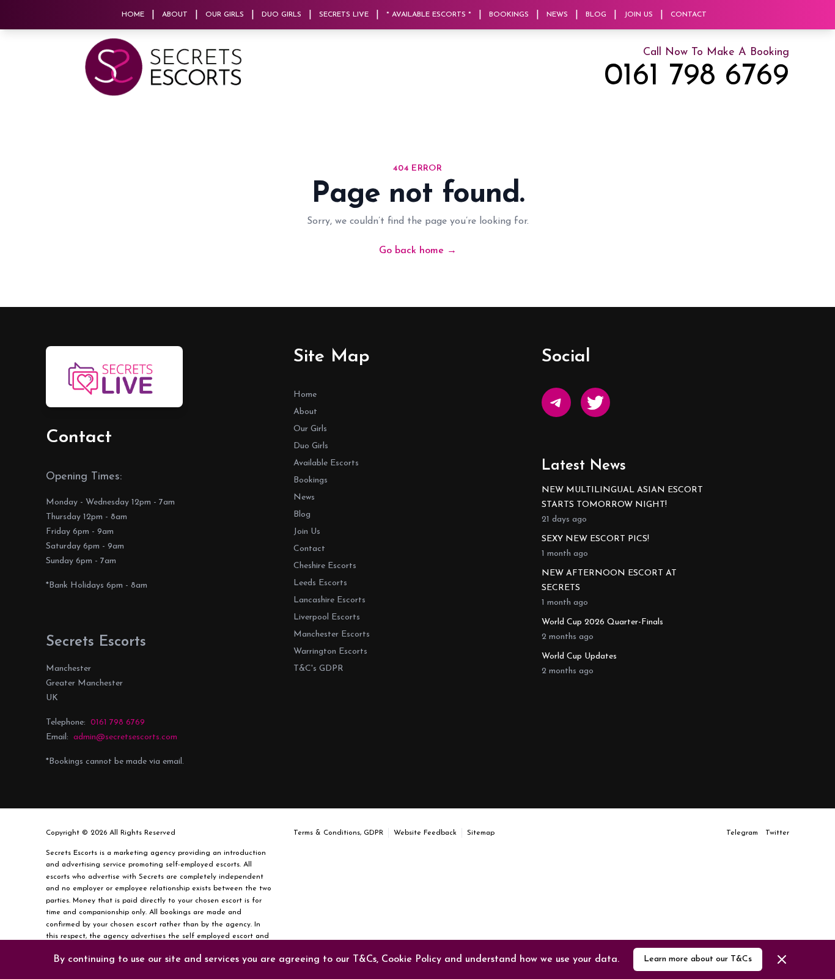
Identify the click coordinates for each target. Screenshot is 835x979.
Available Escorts (326, 463)
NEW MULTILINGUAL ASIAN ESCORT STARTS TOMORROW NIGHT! (622, 497)
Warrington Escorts (330, 651)
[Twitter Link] (595, 402)
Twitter (777, 833)
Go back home (418, 251)
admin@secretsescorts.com (125, 737)
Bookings (509, 14)
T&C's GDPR (318, 668)
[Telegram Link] (556, 402)
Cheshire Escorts (324, 566)
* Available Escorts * (428, 14)
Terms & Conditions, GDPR (338, 833)
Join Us (638, 14)
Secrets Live (344, 14)
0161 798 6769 (696, 77)
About (175, 14)
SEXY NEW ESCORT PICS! (595, 539)
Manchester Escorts (331, 634)
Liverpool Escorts (326, 617)
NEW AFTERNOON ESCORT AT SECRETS (609, 581)
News (557, 14)
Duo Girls (281, 14)
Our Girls (224, 14)
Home (133, 14)
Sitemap (481, 833)
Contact (689, 14)
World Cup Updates (579, 656)
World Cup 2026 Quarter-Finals (602, 622)
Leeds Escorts (320, 583)
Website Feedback (425, 833)
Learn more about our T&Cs (698, 959)
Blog (596, 14)
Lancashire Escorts (329, 600)
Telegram (742, 833)
